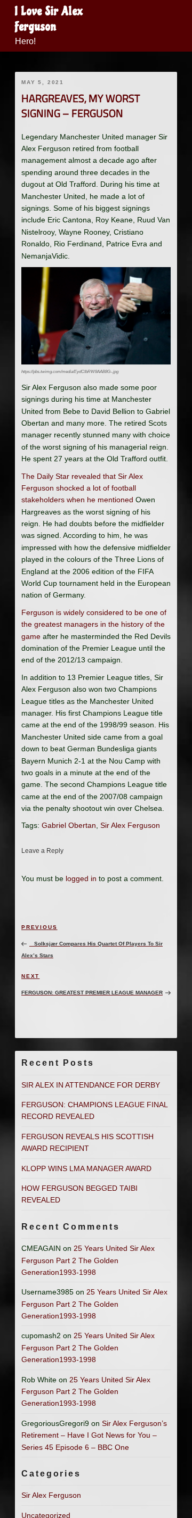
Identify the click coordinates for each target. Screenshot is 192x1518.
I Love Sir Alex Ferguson (49, 19)
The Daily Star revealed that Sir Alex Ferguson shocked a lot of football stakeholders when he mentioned (82, 488)
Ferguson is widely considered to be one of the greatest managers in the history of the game (93, 624)
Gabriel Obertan (69, 825)
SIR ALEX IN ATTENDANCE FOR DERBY (90, 1085)
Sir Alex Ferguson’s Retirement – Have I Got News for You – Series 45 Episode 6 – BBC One (94, 1435)
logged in (81, 878)
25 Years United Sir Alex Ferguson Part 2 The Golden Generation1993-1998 (88, 1260)
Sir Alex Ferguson (130, 825)
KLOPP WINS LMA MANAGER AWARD (86, 1168)
